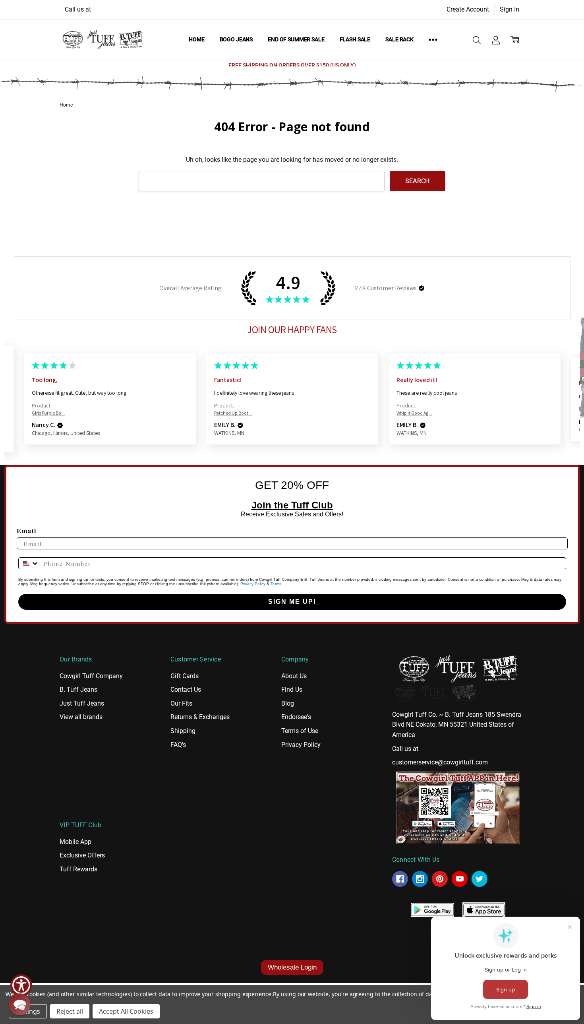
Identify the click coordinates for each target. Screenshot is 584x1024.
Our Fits (181, 703)
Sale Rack (399, 39)
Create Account (468, 9)
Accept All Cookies (126, 1011)
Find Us (291, 689)
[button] (421, 288)
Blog (287, 703)
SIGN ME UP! (292, 601)
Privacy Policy (252, 584)
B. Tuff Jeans (78, 689)
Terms (276, 584)
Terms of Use (299, 731)
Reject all (69, 1011)
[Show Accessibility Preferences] (21, 985)
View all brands (81, 717)
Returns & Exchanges (200, 717)
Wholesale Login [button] (292, 967)
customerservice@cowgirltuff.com (440, 762)
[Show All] (433, 39)
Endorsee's (296, 717)
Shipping (182, 731)
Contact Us (185, 689)
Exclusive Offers (82, 855)
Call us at (78, 9)
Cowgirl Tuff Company (91, 676)
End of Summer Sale (296, 39)
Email (27, 530)
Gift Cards (184, 676)
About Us (294, 676)
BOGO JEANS (236, 39)
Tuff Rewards (78, 869)
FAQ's (178, 745)
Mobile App (75, 842)
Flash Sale (355, 39)
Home (196, 39)
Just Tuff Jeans (82, 703)
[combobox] (29, 563)
